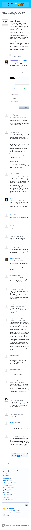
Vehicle (4, 497)
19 (21, 456)
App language (6, 480)
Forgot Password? (14, 101)
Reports (5, 490)
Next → (25, 456)
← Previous (14, 453)
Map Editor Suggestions (11, 510)
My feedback (6, 475)
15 (27, 453)
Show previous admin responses (17, 72)
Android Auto (6, 478)
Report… (20, 56)
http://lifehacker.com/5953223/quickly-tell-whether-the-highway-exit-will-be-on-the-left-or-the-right (19, 311)
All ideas (5, 473)
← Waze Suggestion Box (7, 15)
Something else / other (8, 496)
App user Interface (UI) (8, 482)
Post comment (24, 107)
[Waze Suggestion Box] (15, 4)
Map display (5, 485)
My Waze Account (7, 487)
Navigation (18, 470)
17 (15, 456)
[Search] (26, 505)
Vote (5, 25)
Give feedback (10, 508)
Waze (7, 515)
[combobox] (14, 505)
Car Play (5, 483)
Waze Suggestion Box (8, 470)
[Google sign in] (24, 87)
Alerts (4, 477)
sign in (14, 463)
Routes (4, 492)
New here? (19, 104)
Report (22, 115)
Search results (6, 494)
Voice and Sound (7, 499)
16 (12, 456)
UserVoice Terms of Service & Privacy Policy (20, 525)
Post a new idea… (7, 471)
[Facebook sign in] (14, 87)
